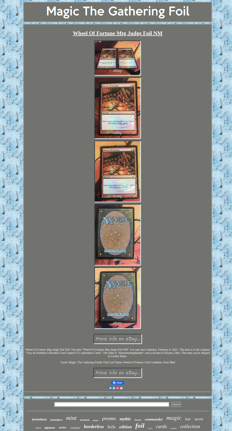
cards (161, 426)
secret (198, 419)
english (174, 428)
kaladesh (84, 419)
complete (75, 427)
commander (154, 419)
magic (173, 417)
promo (109, 418)
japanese (50, 427)
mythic (125, 419)
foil (139, 425)
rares (150, 428)
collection (190, 426)
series (62, 427)
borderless (94, 426)
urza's (38, 427)
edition (125, 426)
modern (96, 420)
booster (138, 420)
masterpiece (56, 419)
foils (111, 426)
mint (71, 418)
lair (188, 419)
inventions (39, 419)
